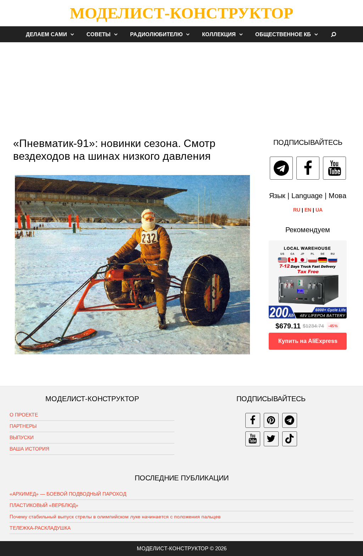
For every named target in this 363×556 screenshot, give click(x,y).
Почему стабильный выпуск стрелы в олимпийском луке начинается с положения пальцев (115, 516)
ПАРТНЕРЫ (23, 426)
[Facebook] (307, 168)
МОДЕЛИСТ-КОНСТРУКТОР (181, 13)
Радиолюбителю (156, 34)
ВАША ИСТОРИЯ (29, 449)
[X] (271, 438)
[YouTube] (334, 168)
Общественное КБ (283, 34)
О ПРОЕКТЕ (24, 415)
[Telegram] (281, 168)
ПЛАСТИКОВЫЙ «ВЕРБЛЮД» (44, 505)
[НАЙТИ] (333, 34)
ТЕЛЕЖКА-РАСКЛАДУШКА (40, 528)
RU (296, 210)
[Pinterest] (271, 420)
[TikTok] (289, 438)
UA (319, 210)
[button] (74, 34)
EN (308, 210)
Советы (98, 34)
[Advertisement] (181, 86)
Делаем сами (46, 34)
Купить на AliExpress (307, 341)
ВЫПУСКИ (22, 437)
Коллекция (219, 34)
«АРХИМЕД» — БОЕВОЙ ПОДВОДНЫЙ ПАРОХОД (68, 494)
